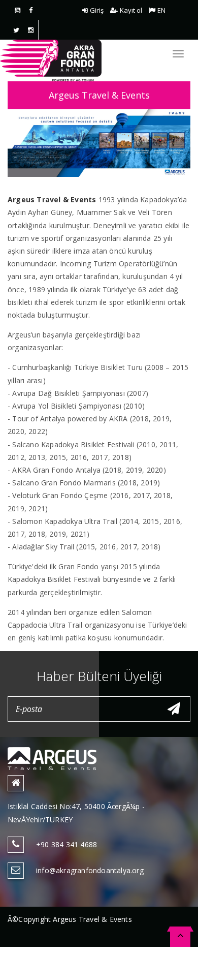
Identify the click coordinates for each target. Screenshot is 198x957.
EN (161, 10)
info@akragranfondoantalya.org (90, 870)
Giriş (97, 10)
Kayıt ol (131, 10)
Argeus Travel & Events (99, 95)
